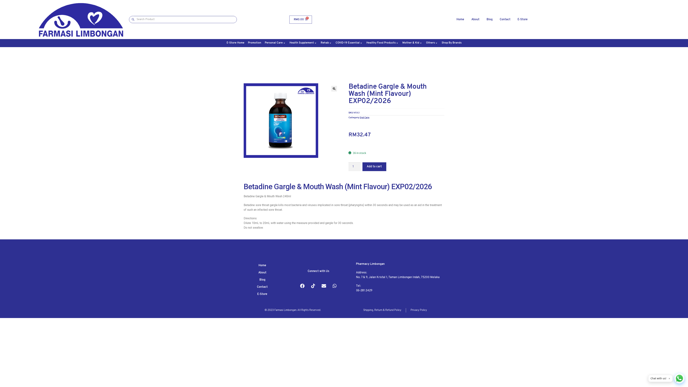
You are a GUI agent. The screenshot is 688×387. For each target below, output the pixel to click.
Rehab (325, 43)
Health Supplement (302, 43)
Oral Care (364, 117)
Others (430, 43)
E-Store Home (235, 43)
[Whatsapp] (334, 285)
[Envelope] (323, 285)
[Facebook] (302, 285)
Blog (490, 19)
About (475, 19)
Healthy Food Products (381, 43)
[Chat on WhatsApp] (679, 378)
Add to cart (374, 166)
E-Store (523, 19)
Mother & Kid (410, 43)
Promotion (254, 43)
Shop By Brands (452, 43)
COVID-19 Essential (348, 43)
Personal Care (274, 43)
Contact (505, 19)
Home (460, 19)
